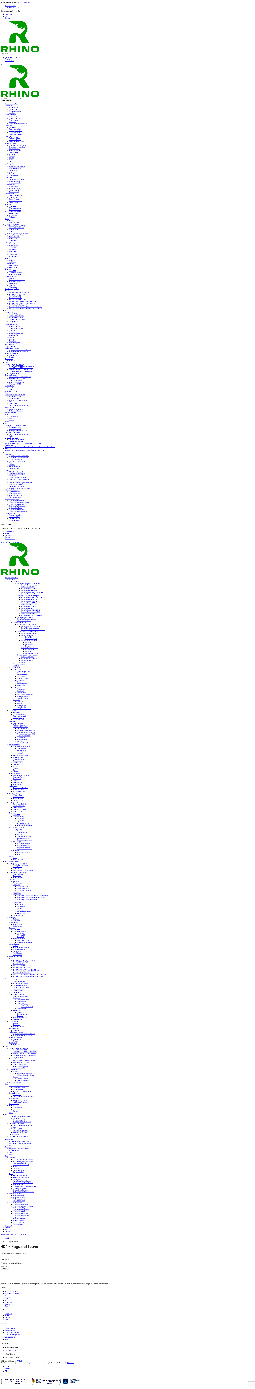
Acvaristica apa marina (12, 861)
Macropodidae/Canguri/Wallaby (19, 457)
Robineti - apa (21, 750)
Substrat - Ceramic (14, 188)
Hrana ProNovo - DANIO (29, 605)
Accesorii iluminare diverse (25, 825)
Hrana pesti (8, 106)
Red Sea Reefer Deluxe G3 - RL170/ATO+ (22, 303)
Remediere (12, 341)
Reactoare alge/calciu (15, 956)
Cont (6, 1371)
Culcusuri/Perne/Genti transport (19, 405)
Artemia (11, 158)
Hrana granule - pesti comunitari (31, 626)
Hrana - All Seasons (15, 314)
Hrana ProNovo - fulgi (28, 587)
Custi (10, 1152)
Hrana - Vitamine (14, 321)
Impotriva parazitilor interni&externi (20, 350)
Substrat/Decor (9, 386)
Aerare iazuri (13, 332)
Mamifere (8, 454)
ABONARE (5, 1269)
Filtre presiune (21, 1001)
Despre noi (8, 14)
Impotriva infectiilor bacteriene (18, 351)
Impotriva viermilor (15, 183)
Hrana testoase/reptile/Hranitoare (15, 364)
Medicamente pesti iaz (12, 348)
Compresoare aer (22, 833)
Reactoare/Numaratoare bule (26, 730)
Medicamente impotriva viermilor (27, 899)
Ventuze (11, 159)
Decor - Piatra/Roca (15, 197)
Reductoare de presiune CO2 (26, 734)
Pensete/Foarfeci (14, 152)
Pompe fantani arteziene (16, 328)
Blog (6, 16)
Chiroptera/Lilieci (14, 468)
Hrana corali (21, 910)
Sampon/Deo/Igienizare (16, 409)
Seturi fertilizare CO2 (23, 728)
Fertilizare (8, 136)
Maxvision (70, 1363)
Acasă (7, 1238)
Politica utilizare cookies (12, 1334)
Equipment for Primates (16, 509)
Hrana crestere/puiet (15, 111)
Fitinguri (19, 754)
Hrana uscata (13, 255)
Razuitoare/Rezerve (15, 168)
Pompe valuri (13, 238)
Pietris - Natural (14, 190)
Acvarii (7, 219)
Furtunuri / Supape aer (24, 836)
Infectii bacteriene (14, 181)
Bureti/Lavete (13, 170)
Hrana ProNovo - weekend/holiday (32, 592)
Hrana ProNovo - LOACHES (30, 612)
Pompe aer (20, 831)
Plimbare (7, 414)
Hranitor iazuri (13, 323)
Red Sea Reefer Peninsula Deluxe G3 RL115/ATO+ (25, 307)
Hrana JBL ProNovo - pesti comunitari (29, 583)
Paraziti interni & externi (16, 179)
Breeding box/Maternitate (17, 147)
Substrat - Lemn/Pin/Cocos (25, 1075)
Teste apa (12, 346)
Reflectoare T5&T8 (23, 940)
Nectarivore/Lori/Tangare (17, 474)
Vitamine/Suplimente (11, 490)
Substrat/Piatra (9, 264)
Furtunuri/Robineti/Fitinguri (17, 145)
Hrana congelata (14, 256)
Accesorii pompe (22, 684)
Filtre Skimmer (13, 229)
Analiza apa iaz (9, 344)
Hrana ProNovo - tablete (28, 588)
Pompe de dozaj (14, 240)
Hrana (7, 253)
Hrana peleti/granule (31, 639)
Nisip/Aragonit (13, 265)
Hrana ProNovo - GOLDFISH (30, 599)
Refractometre (13, 246)
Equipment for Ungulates (17, 506)
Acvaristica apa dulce (11, 578)
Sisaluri (11, 436)
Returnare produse (10, 1330)
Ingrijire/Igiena (9, 407)
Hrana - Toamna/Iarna (16, 317)
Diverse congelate (14, 518)
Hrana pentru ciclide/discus (29, 640)
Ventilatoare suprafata (23, 852)
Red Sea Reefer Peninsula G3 (18, 305)
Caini (6, 1084)
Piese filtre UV (21, 707)
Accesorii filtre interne (24, 696)
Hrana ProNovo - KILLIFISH (30, 610)
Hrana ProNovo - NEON (29, 603)
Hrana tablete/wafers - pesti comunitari (33, 630)
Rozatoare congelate (15, 515)
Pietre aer (20, 834)
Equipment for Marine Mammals (19, 502)
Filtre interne (21, 689)
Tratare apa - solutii (15, 129)
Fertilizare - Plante (14, 138)
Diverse (11, 163)
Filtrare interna (13, 120)
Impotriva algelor (14, 343)
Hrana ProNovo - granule (29, 585)
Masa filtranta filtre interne (25, 694)
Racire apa (12, 217)
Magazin (7, 1368)
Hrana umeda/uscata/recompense (15, 395)
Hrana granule (29, 644)
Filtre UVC (12, 231)
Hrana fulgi (28, 637)
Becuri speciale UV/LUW (17, 378)
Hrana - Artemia (26, 662)
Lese (10, 418)
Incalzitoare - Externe (23, 845)
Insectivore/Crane (14, 481)
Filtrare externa (13, 116)
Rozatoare (8, 1147)
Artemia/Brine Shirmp (24, 912)
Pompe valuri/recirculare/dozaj (14, 235)
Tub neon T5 (21, 820)
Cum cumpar (9, 535)
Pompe (19, 682)
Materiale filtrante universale (18, 123)
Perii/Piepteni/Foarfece (16, 411)
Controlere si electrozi (23, 736)
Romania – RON (10, 6)
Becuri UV (20, 703)
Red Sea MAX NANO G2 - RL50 (20, 292)
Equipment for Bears (15, 508)
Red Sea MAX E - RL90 (17, 294)
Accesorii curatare (10, 165)
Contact (7, 18)
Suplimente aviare (14, 492)
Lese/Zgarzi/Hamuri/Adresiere (18, 1136)
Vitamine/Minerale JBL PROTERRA (20, 369)
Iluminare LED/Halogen (16, 382)
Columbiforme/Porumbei (16, 486)
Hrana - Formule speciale (29, 658)
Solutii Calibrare (22, 739)
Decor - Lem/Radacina (16, 195)
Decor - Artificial (14, 199)
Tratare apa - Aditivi (23, 886)
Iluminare (8, 204)
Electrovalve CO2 (22, 737)
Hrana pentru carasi (27, 635)
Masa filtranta (21, 676)
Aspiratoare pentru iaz (16, 334)
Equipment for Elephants (16, 504)
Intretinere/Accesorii (15, 1082)
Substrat (11, 387)
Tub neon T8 (21, 818)
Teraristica (8, 1046)
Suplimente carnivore (15, 495)
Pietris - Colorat (14, 192)
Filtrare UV (12, 122)
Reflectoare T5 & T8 (23, 824)
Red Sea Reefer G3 (15, 296)
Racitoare (12, 260)
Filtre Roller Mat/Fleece (16, 228)
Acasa (7, 533)
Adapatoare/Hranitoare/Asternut (19, 1149)
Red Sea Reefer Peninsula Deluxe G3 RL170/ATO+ (25, 308)
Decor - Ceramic (14, 202)
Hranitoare (12, 113)
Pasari (7, 470)
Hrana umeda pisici (15, 427)
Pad (10, 161)
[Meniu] (1, 64)
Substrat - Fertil (13, 186)
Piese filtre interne (22, 698)
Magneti (11, 172)
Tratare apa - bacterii (15, 131)
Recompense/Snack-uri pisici (18, 430)
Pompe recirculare (14, 118)
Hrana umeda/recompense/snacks (15, 425)
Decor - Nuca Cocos (15, 201)
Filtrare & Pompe (10, 115)
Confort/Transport (10, 402)
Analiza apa (12, 127)
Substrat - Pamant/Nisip (24, 1073)
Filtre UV (20, 701)
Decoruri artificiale (22, 1080)
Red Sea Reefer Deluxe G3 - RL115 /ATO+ (23, 301)
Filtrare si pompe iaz (11, 325)
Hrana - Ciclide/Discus (28, 660)
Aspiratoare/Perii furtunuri (17, 167)
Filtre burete (20, 691)
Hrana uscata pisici (15, 429)
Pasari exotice (9, 1140)
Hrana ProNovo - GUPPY (29, 606)
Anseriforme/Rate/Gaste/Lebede (19, 479)
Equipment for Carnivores (17, 501)
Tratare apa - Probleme (24, 890)
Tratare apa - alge (14, 132)
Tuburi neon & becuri (15, 272)
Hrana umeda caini (15, 396)
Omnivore (12, 465)
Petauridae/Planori (14, 466)
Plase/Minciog (13, 174)
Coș (6, 1370)
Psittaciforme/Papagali (16, 472)
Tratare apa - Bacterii (23, 888)
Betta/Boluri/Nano (14, 222)
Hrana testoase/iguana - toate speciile (20, 371)
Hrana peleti (20, 908)
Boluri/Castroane (14, 1104)
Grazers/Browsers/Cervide (17, 461)
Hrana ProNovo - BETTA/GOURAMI (33, 597)
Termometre (12, 156)
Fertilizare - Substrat (15, 140)
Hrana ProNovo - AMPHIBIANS (31, 615)
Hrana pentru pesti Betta (28, 633)
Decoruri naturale (22, 1079)
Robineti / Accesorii (23, 838)
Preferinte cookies (10, 1338)
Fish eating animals (15, 497)
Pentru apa (8, 242)
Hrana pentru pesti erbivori (29, 648)
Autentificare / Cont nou (8, 1234)
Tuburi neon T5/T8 (15, 384)
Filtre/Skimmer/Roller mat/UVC (15, 226)
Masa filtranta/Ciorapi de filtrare (19, 233)
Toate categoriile (6, 100)
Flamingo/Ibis (13, 475)
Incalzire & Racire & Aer (13, 211)
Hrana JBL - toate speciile (25, 617)
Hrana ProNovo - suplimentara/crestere (33, 594)
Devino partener (10, 539)
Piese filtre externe (22, 678)
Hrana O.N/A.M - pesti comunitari (27, 624)
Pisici (6, 1114)
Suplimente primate (15, 493)
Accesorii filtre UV (23, 705)
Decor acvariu (9, 193)
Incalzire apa (13, 215)
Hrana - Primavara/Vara (16, 316)
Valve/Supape (21, 752)
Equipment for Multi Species (18, 511)
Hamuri (11, 420)
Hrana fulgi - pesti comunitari (30, 628)
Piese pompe (21, 685)
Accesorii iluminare (15, 210)
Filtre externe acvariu (23, 671)
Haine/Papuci (13, 404)
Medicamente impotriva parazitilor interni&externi (32, 895)
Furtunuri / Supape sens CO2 (26, 732)
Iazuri (6, 978)
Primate (11, 463)
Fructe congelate (14, 520)
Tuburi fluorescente (15, 208)
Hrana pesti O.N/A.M (16, 109)
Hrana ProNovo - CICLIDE (29, 601)
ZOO (6, 1156)
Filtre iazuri (12, 330)
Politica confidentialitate (12, 1332)
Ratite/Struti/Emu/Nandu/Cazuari (19, 488)
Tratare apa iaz (9, 337)
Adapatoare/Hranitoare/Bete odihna (20, 1143)
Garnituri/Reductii (22, 743)
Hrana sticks (28, 646)
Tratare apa (8, 125)
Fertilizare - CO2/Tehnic (16, 141)
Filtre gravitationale (23, 1000)
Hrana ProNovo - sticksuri (29, 590)
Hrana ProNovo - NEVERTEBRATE (33, 614)
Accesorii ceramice (15, 150)
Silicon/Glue (13, 154)
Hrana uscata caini (14, 398)
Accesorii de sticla (14, 149)
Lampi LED (12, 206)
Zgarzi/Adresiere (14, 416)
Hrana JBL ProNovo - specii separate (28, 596)
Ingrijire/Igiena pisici (11, 438)
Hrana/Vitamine (14, 1150)
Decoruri (11, 389)
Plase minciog (13, 355)
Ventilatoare (12, 262)
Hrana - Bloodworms (27, 657)
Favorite (7, 1228)
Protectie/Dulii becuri (15, 380)
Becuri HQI (20, 937)
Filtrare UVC (21, 1003)
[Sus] (1, 1375)
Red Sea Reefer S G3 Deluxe (18, 299)
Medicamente (9, 177)
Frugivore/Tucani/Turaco (16, 484)
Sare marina (12, 244)
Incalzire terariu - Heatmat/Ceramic (20, 377)
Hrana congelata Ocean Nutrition (27, 655)
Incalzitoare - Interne (23, 843)
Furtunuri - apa (21, 748)
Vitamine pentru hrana (24, 621)
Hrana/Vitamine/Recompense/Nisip (20, 1141)
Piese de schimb (14, 335)
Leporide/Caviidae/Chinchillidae (19, 456)
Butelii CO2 (20, 741)
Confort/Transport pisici (12, 432)
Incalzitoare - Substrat (23, 847)
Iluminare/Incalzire (11, 375)
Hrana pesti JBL (14, 107)
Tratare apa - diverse (15, 134)
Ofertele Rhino (9, 532)
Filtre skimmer (21, 1008)
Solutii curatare (13, 176)
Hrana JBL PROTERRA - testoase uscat (21, 366)
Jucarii (11, 1113)
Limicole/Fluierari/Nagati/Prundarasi (20, 483)
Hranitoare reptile (14, 373)
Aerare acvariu (13, 213)
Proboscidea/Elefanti (15, 459)
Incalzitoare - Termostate (24, 849)
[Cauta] (20, 98)
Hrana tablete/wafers (31, 653)
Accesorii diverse (10, 143)
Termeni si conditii (10, 1336)
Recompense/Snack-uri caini (18, 400)
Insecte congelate (14, 517)
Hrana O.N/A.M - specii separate (27, 631)
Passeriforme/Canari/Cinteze (18, 477)
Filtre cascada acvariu (23, 673)
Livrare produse (10, 1329)
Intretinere (12, 339)
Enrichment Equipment (12, 499)
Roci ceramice (13, 267)
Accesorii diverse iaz (11, 353)
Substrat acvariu (10, 185)
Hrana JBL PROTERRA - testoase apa (21, 368)
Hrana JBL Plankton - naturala (26, 619)
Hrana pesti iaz (9, 312)
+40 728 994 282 (25, 2)
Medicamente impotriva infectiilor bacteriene (31, 897)
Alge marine (21, 913)
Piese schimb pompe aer (24, 840)
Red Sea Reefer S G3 (15, 298)
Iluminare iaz (9, 359)
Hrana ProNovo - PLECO (29, 608)
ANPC (7, 1339)
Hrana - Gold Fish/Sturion (17, 319)
